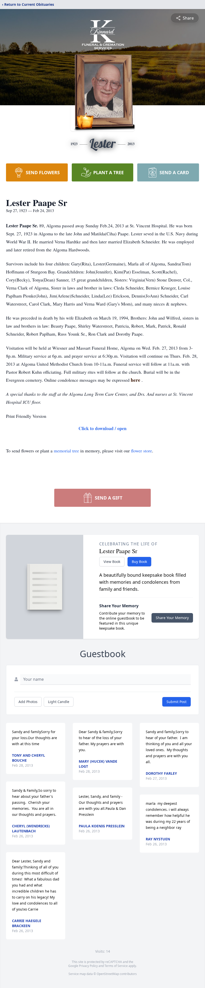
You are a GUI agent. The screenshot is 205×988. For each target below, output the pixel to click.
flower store (141, 451)
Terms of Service (116, 966)
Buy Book (139, 561)
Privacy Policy (88, 966)
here (136, 379)
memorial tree (66, 451)
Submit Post (176, 701)
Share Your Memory (172, 617)
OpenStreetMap (108, 974)
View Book (112, 561)
